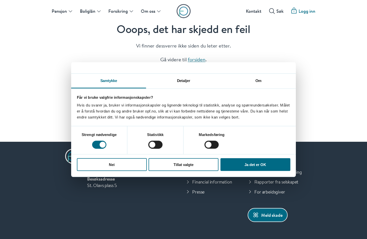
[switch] (155, 144)
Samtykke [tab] (108, 80)
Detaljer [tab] (183, 80)
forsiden (196, 59)
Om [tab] (258, 80)
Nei (112, 164)
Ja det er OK (255, 164)
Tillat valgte (183, 164)
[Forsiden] (184, 11)
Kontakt (253, 11)
